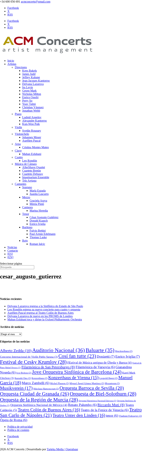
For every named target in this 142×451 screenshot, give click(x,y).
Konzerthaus (40, 378)
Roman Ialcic (37, 243)
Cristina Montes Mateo (35, 147)
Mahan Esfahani (31, 154)
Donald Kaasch (39, 220)
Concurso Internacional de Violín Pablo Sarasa (29, 356)
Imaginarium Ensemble (35, 177)
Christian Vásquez (33, 107)
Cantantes (20, 184)
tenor (112, 415)
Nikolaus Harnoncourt (46, 388)
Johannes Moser (31, 137)
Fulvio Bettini (38, 230)
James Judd (29, 74)
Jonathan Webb (31, 110)
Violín (18, 127)
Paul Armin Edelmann (42, 233)
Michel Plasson (59, 383)
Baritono (27, 227)
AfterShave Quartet (33, 167)
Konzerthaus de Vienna (73, 377)
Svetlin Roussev (31, 130)
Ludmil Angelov (31, 117)
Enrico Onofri (30, 97)
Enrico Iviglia (37, 224)
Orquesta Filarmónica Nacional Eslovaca (97, 401)
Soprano (27, 187)
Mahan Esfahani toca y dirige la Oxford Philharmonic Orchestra (44, 319)
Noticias (12, 247)
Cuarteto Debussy (32, 174)
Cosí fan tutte (77, 356)
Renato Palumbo (82, 405)
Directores (21, 67)
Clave (18, 150)
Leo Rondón (29, 160)
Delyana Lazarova (33, 84)
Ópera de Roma (13, 420)
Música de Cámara (26, 164)
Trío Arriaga (29, 180)
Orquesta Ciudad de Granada (34, 394)
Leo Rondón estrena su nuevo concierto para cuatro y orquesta (43, 309)
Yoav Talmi (29, 104)
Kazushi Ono (23, 378)
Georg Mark (29, 90)
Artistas (11, 64)
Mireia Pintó (37, 204)
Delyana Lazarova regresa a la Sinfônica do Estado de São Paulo (45, 306)
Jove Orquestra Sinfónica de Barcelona (76, 372)
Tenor (25, 214)
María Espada (38, 190)
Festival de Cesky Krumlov (33, 362)
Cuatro (19, 157)
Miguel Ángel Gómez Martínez (87, 383)
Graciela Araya (38, 200)
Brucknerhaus (123, 351)
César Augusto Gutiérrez (44, 217)
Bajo (25, 240)
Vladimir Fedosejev (130, 416)
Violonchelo (22, 134)
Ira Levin (27, 87)
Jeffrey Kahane (31, 77)
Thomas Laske (38, 237)
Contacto (12, 250)
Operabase (72, 449)
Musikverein (16, 387)
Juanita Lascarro (39, 194)
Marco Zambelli (35, 383)
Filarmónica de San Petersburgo (48, 367)
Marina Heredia (39, 210)
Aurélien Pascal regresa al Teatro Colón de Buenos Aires (40, 312)
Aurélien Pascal (31, 140)
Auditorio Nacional (58, 350)
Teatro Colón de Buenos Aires (49, 409)
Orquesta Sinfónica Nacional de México (38, 405)
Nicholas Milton (31, 94)
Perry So (27, 100)
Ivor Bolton (23, 372)
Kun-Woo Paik (31, 124)
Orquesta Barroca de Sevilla (92, 388)
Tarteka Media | (56, 449)
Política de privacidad (20, 426)
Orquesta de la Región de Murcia (39, 399)
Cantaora (27, 207)
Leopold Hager (108, 378)
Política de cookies (18, 430)
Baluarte (100, 350)
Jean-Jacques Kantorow (36, 80)
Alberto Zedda (15, 350)
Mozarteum (112, 383)
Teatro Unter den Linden (79, 415)
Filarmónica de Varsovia (95, 367)
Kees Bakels (29, 70)
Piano (18, 114)
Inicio (10, 60)
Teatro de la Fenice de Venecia (105, 410)
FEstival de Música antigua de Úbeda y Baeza (99, 362)
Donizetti (106, 356)
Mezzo (26, 197)
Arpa (18, 144)
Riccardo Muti (111, 405)
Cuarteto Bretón (31, 170)
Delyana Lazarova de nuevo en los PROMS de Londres (40, 316)
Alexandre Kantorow (34, 120)
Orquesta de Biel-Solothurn (103, 394)
